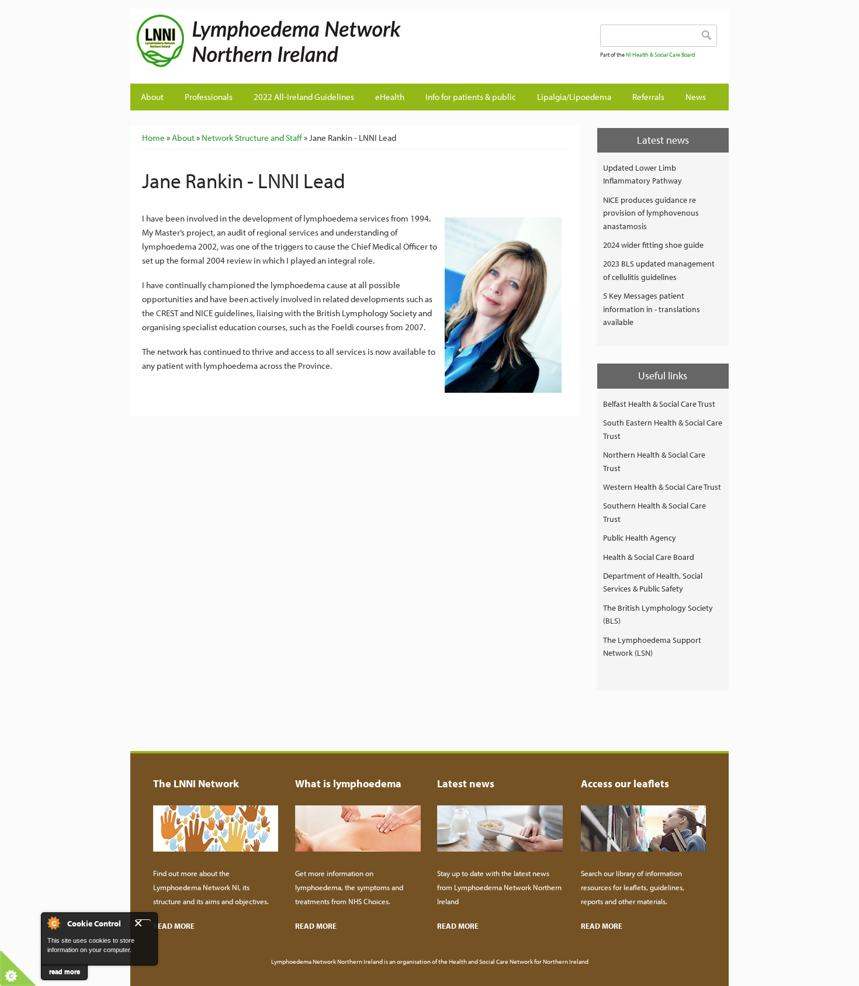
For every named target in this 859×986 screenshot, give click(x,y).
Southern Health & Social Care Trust (654, 512)
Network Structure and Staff (252, 137)
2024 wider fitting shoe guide (653, 245)
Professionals (209, 96)
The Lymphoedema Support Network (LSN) (652, 646)
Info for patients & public (470, 96)
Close (143, 923)
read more (64, 971)
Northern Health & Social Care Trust (654, 461)
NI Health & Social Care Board (660, 54)
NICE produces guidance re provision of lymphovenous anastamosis (651, 213)
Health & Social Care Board (648, 557)
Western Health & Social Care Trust (662, 487)
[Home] (290, 40)
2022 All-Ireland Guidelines (304, 96)
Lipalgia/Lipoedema (574, 96)
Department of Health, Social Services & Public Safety (652, 582)
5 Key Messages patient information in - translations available (651, 308)
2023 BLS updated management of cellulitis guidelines (659, 270)
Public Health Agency (639, 537)
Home (153, 137)
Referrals (648, 96)
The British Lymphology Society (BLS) (658, 614)
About (152, 96)
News (695, 96)
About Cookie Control (53, 923)
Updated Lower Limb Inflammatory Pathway (642, 174)
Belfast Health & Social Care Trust (659, 404)
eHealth (389, 96)
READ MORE (174, 925)
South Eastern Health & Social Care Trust (662, 429)
